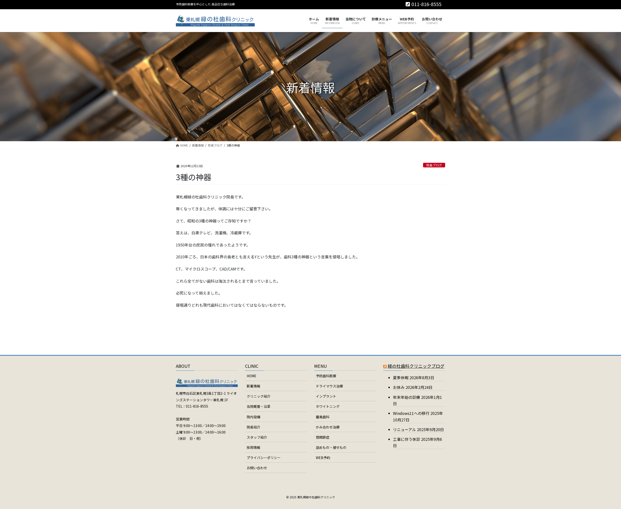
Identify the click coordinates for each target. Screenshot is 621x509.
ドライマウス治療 (329, 386)
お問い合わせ (257, 467)
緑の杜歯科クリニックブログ (416, 366)
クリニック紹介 (258, 396)
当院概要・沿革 (258, 406)
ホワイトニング (328, 406)
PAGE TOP (603, 489)
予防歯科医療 (326, 375)
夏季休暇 (401, 377)
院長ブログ (434, 165)
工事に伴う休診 (406, 439)
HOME (251, 375)
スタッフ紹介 (257, 437)
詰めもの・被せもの (331, 447)
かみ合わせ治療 (328, 427)
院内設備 (253, 416)
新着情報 (253, 386)
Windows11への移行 (411, 413)
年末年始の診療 (406, 397)
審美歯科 (322, 416)
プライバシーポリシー (264, 457)
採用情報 (253, 447)
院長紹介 (253, 427)
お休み (399, 387)
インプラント (326, 396)
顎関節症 (322, 437)
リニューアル (404, 429)
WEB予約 (323, 457)
